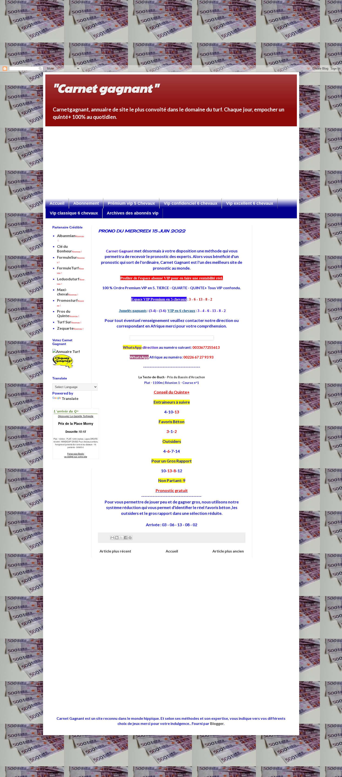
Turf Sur (69, 322)
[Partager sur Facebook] (125, 537)
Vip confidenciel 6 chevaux (190, 203)
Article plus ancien (228, 551)
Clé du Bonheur (69, 248)
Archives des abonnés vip (132, 213)
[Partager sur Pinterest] (130, 537)
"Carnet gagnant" (105, 88)
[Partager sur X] (121, 537)
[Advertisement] (148, 32)
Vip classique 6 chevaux (74, 213)
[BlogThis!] (116, 537)
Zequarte (70, 328)
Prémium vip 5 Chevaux (131, 203)
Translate (70, 398)
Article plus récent (115, 551)
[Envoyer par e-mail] (112, 537)
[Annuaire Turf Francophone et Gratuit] (66, 351)
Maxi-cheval (67, 291)
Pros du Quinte (68, 313)
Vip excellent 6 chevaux (249, 203)
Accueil (57, 203)
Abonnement (86, 203)
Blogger (217, 723)
